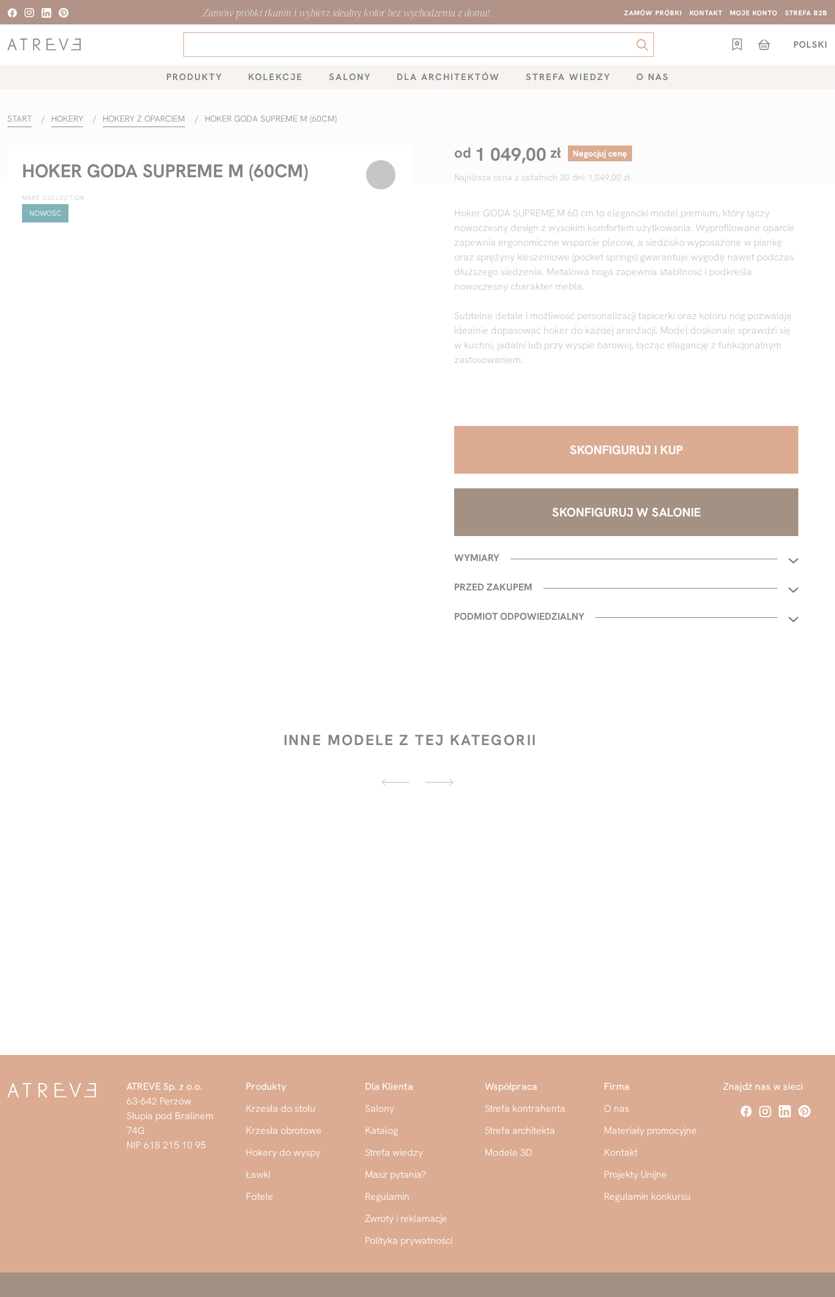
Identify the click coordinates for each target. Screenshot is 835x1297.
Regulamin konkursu (647, 1196)
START (19, 118)
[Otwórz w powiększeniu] (208, 409)
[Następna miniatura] (354, 638)
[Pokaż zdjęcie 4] (304, 639)
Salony (350, 77)
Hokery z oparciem (144, 118)
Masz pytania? (395, 1174)
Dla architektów (448, 77)
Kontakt (706, 13)
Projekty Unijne (635, 1174)
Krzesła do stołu (280, 1108)
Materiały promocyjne (650, 1130)
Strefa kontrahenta (525, 1108)
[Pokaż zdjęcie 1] (114, 639)
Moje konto (754, 13)
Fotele (259, 1196)
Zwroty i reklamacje (406, 1218)
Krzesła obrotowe (284, 1130)
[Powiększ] (33, 639)
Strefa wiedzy (568, 77)
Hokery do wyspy (283, 1152)
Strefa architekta (520, 1130)
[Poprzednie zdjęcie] (29, 409)
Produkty (194, 77)
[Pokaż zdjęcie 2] (177, 639)
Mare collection (53, 198)
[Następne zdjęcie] (388, 409)
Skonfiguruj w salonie (626, 512)
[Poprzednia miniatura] (63, 638)
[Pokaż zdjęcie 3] (241, 639)
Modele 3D (508, 1152)
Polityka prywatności (408, 1240)
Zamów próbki (653, 13)
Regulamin (387, 1196)
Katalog (381, 1130)
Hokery (67, 118)
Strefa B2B (806, 13)
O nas (652, 77)
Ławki (258, 1174)
